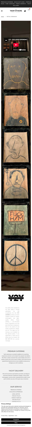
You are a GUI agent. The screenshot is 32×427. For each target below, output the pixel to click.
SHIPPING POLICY (16, 401)
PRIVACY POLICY (16, 395)
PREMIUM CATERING (16, 389)
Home (2, 16)
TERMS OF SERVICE (16, 397)
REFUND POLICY (16, 399)
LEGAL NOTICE (16, 394)
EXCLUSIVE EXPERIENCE (16, 391)
